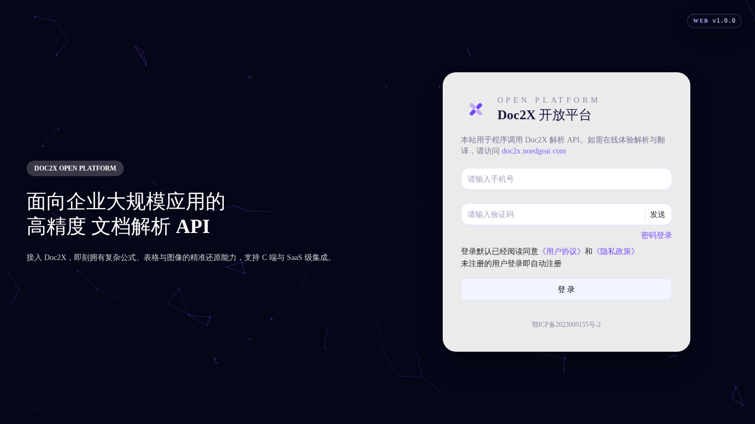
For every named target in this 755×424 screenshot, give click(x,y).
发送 (657, 214)
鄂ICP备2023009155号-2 (566, 324)
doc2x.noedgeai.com (534, 151)
